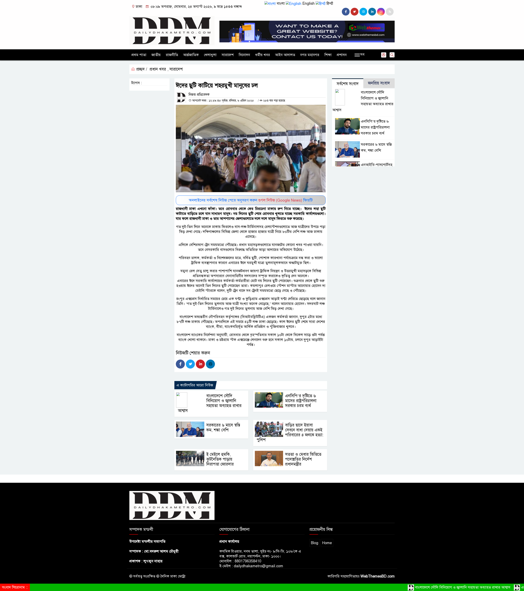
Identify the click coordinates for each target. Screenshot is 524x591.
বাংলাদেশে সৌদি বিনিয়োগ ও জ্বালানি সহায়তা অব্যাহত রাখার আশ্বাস (210, 403)
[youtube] (381, 12)
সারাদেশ (228, 55)
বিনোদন (244, 55)
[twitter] (354, 12)
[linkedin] (372, 12)
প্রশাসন (342, 55)
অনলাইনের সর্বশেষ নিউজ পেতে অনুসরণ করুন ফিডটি (251, 200)
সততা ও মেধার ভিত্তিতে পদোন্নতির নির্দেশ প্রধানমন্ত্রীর (303, 459)
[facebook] (346, 12)
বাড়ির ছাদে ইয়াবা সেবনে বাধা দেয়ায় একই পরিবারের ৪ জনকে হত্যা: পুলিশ (290, 432)
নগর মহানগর (309, 55)
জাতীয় (156, 55)
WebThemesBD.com (377, 576)
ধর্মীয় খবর (262, 55)
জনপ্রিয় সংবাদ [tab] (379, 83)
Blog (314, 543)
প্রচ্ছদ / (141, 69)
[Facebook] (180, 364)
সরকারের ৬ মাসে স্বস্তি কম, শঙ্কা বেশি (223, 428)
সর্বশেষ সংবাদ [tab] (348, 83)
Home (327, 543)
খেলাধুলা (210, 55)
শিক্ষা (328, 55)
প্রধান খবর (158, 69)
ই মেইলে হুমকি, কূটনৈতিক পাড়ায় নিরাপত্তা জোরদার (220, 459)
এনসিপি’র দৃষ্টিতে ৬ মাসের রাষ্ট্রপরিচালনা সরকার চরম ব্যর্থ (300, 400)
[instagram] (363, 12)
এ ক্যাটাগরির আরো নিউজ (194, 385)
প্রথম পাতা (138, 55)
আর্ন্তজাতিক (191, 55)
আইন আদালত (285, 55)
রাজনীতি (172, 55)
